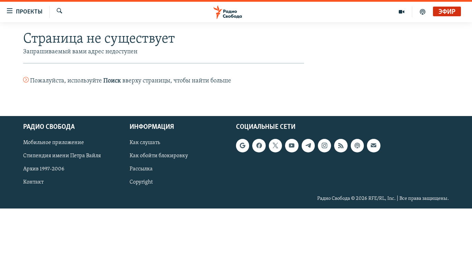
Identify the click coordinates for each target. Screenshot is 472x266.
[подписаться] (373, 145)
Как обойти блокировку (159, 156)
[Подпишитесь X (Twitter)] (275, 145)
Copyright (141, 182)
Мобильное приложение (53, 142)
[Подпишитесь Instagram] (324, 145)
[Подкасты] (357, 145)
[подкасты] (422, 12)
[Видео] (401, 12)
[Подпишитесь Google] (242, 145)
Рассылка (141, 169)
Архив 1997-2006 (43, 169)
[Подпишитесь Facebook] (258, 145)
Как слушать (145, 142)
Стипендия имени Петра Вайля (62, 156)
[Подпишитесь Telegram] (308, 145)
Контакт (33, 182)
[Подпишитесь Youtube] (291, 145)
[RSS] (340, 145)
